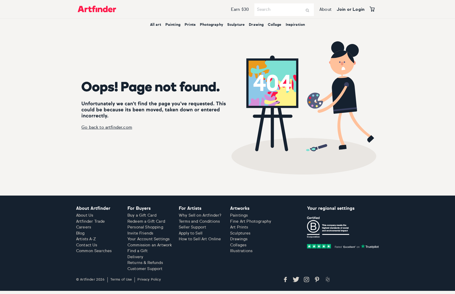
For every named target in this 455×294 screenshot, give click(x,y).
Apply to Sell (190, 233)
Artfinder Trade (90, 221)
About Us (84, 215)
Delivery (135, 257)
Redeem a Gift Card (146, 221)
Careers (83, 227)
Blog (80, 233)
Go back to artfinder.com (106, 128)
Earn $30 (240, 10)
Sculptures (240, 233)
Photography (211, 25)
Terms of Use (121, 279)
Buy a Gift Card (141, 215)
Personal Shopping (145, 227)
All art (155, 25)
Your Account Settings (148, 239)
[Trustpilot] (343, 246)
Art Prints (239, 227)
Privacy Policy (149, 279)
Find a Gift (137, 251)
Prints (190, 25)
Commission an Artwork (149, 245)
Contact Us (86, 245)
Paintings (239, 215)
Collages (238, 245)
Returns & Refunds (145, 263)
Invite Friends (140, 233)
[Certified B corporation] (328, 227)
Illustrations (241, 251)
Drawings (239, 239)
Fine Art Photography (250, 221)
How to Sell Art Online (200, 239)
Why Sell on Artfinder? (200, 215)
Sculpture (236, 25)
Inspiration (295, 25)
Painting (172, 25)
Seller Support (192, 227)
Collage (274, 25)
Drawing (256, 25)
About (325, 10)
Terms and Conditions (199, 221)
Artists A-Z (86, 239)
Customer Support (145, 269)
